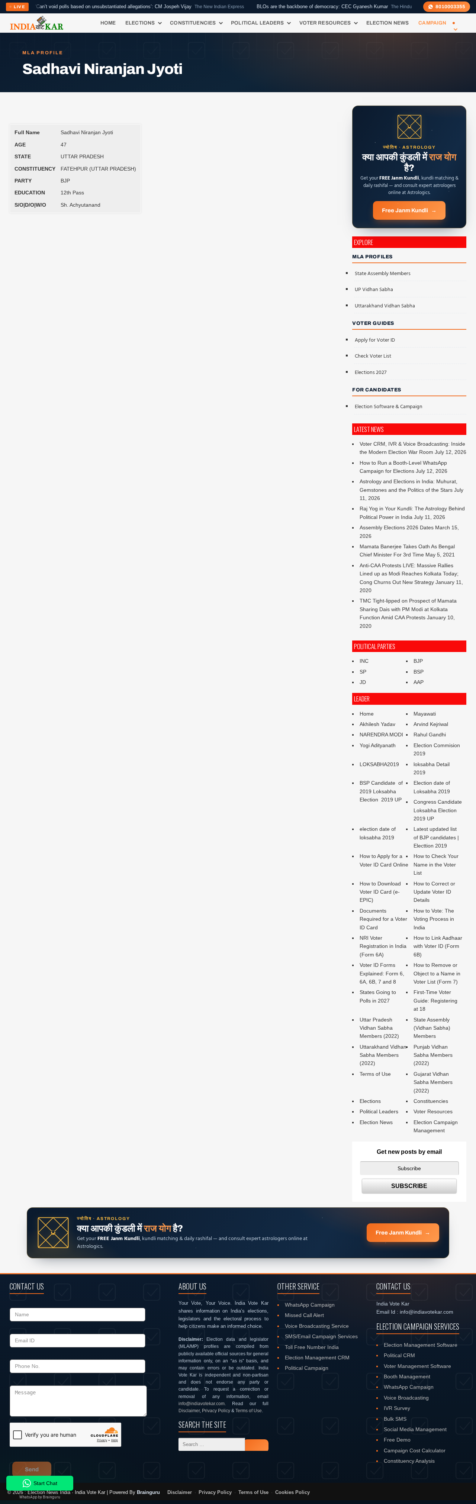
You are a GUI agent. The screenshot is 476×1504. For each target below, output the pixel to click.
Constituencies (193, 23)
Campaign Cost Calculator (415, 1450)
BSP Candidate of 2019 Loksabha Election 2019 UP (382, 791)
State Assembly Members (383, 274)
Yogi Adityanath (378, 745)
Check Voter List (373, 356)
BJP (418, 661)
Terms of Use (375, 1074)
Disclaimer (189, 1410)
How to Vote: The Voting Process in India (434, 919)
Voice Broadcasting (406, 1398)
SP (363, 672)
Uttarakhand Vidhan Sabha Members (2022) (383, 1055)
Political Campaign (306, 1368)
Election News (387, 23)
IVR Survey (397, 1408)
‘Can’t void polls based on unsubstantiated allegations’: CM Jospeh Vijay (108, 6)
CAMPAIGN (432, 23)
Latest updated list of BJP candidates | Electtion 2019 (436, 837)
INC (364, 661)
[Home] (37, 23)
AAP (419, 682)
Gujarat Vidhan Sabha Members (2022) (433, 1082)
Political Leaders (257, 23)
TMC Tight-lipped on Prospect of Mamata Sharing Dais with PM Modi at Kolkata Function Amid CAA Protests (408, 609)
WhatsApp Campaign (310, 1305)
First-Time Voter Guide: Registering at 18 (435, 1000)
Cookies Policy (292, 1492)
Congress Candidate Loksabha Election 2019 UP (438, 810)
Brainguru (148, 1492)
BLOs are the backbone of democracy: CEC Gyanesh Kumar (304, 6)
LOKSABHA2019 (379, 764)
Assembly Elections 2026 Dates (397, 527)
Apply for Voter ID (375, 340)
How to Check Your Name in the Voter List (436, 864)
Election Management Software (420, 1345)
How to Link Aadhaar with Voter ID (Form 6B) (438, 946)
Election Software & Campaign (388, 407)
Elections (140, 23)
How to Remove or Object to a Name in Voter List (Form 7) (437, 973)
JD (363, 682)
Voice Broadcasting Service (317, 1326)
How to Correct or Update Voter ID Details (434, 892)
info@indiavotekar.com (201, 1403)
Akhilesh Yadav (377, 724)
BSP (419, 672)
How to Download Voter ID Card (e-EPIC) (380, 892)
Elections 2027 (370, 372)
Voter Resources (325, 23)
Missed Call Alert (304, 1315)
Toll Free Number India (312, 1347)
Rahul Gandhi (430, 735)
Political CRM (399, 1355)
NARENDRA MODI (381, 735)
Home (108, 23)
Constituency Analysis (409, 1461)
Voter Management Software (417, 1366)
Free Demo (397, 1440)
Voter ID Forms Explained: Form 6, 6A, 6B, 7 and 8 (382, 973)
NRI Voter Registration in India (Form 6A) (383, 946)
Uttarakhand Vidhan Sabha (385, 306)
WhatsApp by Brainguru (39, 1497)
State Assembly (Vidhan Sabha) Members (432, 1028)
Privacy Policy (216, 1410)
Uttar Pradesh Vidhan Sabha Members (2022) (379, 1028)
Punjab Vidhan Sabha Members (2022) (433, 1055)
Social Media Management (415, 1429)
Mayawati (425, 714)
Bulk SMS (395, 1419)
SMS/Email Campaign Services (321, 1336)
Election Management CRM (317, 1358)
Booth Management (407, 1376)
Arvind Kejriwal (431, 724)
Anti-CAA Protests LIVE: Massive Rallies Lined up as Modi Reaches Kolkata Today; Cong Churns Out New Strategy (409, 573)
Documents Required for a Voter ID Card (383, 919)
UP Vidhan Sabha (374, 289)
